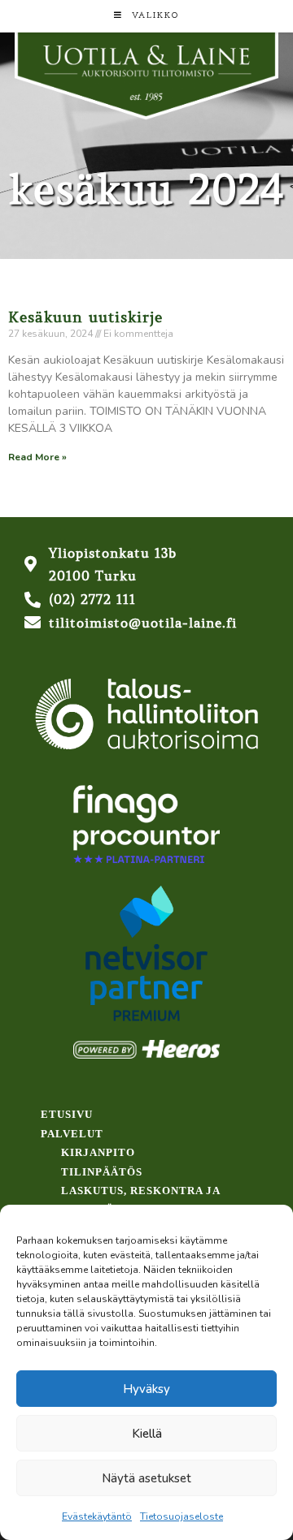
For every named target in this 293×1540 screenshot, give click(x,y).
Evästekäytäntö (97, 1516)
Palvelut (72, 1134)
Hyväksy (146, 1389)
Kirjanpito (98, 1152)
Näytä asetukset (146, 1478)
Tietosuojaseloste (181, 1516)
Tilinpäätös (101, 1172)
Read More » (37, 457)
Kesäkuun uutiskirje (85, 317)
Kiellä (147, 1434)
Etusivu (67, 1114)
